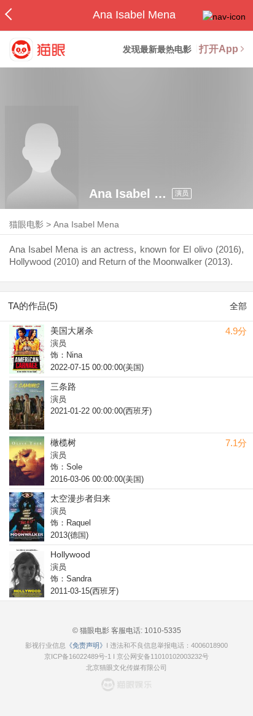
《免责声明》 (86, 645)
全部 (238, 306)
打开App (218, 49)
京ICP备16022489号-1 (77, 656)
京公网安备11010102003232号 (163, 656)
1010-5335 (161, 630)
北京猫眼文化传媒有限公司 (126, 667)
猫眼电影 (26, 224)
